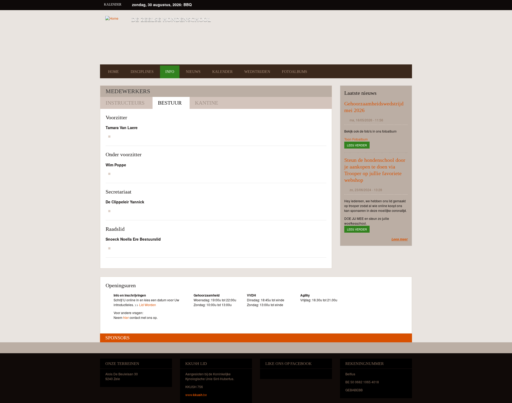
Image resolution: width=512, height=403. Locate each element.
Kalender (222, 72)
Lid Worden (147, 304)
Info (169, 72)
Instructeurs (125, 103)
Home (113, 72)
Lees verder (358, 145)
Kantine (206, 103)
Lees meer (399, 239)
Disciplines (142, 72)
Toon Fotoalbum (356, 139)
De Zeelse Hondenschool (171, 19)
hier (126, 317)
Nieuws (193, 72)
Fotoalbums (294, 72)
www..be (196, 394)
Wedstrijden (257, 72)
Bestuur (170, 103)
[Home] (111, 18)
